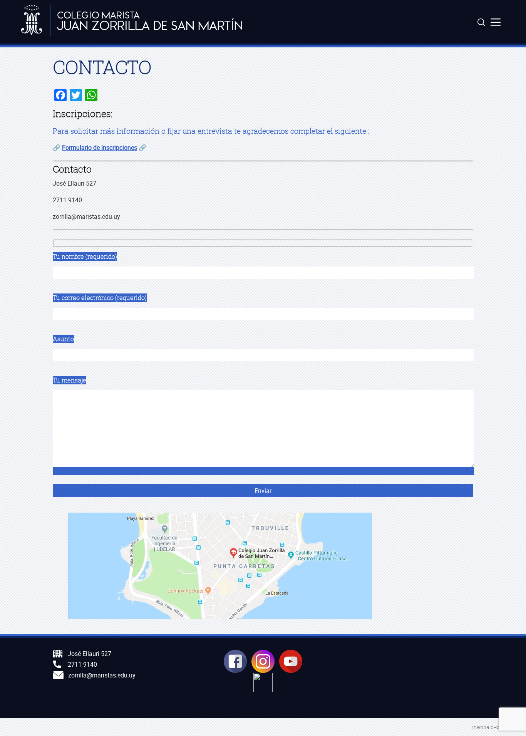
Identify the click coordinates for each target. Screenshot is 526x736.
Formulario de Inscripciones (99, 147)
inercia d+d (486, 727)
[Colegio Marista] (31, 20)
